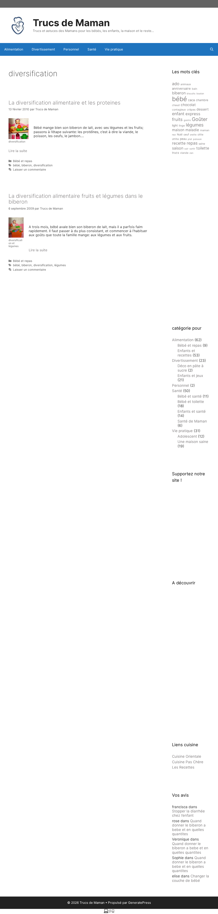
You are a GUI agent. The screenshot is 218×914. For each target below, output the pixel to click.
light (175, 125)
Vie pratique (114, 49)
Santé (91, 49)
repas (192, 143)
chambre (202, 100)
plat (190, 139)
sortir (192, 148)
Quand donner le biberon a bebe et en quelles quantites (189, 827)
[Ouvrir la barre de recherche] (211, 49)
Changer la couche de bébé (190, 878)
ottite (175, 139)
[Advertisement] (190, 240)
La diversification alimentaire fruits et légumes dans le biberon (76, 199)
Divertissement (43, 49)
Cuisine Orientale (186, 756)
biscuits (191, 93)
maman (204, 130)
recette (179, 143)
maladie (192, 130)
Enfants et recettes (186, 353)
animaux (186, 84)
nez (174, 134)
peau (183, 139)
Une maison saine (193, 442)
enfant (178, 113)
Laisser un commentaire (29, 169)
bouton (200, 93)
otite (200, 134)
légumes (60, 265)
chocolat (188, 105)
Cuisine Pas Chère (187, 762)
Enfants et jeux (190, 376)
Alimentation (13, 49)
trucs (175, 152)
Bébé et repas (22, 161)
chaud (176, 105)
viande (184, 152)
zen (191, 153)
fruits (177, 119)
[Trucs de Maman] (18, 25)
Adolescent (187, 436)
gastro (187, 120)
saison (177, 148)
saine (202, 143)
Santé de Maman (192, 421)
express (192, 113)
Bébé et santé (190, 396)
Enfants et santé (192, 411)
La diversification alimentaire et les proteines (64, 102)
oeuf (186, 134)
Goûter (200, 119)
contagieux (179, 109)
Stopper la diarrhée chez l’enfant (188, 813)
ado (175, 83)
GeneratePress (139, 903)
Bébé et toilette (191, 402)
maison (178, 130)
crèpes (191, 109)
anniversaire (181, 89)
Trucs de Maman (71, 23)
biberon (27, 165)
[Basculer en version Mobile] (109, 912)
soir (186, 148)
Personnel (71, 49)
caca (191, 100)
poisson (197, 139)
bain (194, 88)
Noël (179, 134)
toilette (202, 148)
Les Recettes (183, 767)
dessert (202, 109)
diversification (43, 165)
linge (182, 125)
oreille (193, 134)
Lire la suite (18, 151)
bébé (16, 165)
